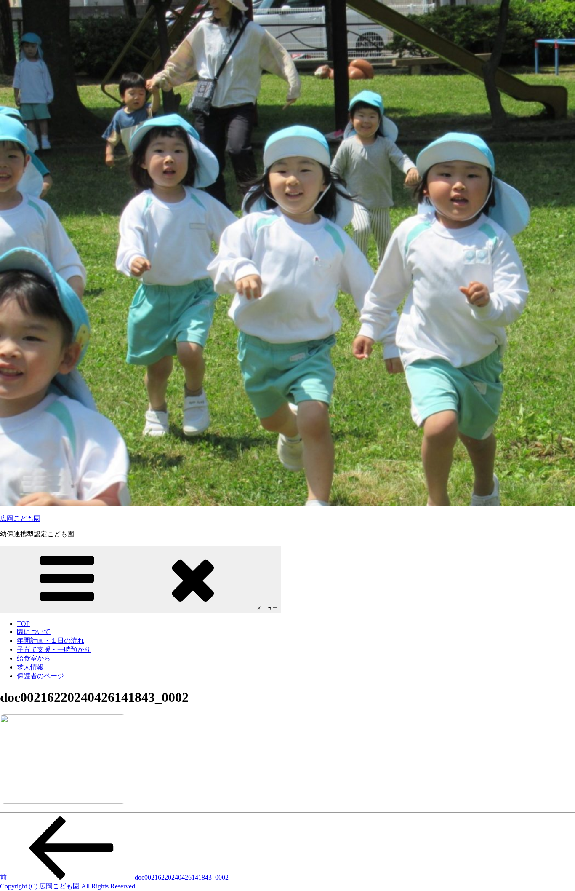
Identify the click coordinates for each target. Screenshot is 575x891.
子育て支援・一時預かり (54, 649)
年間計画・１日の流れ (50, 640)
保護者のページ (40, 676)
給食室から (34, 658)
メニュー (267, 608)
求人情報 (30, 667)
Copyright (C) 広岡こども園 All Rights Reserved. (68, 886)
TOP (23, 623)
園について (34, 631)
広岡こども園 (20, 518)
